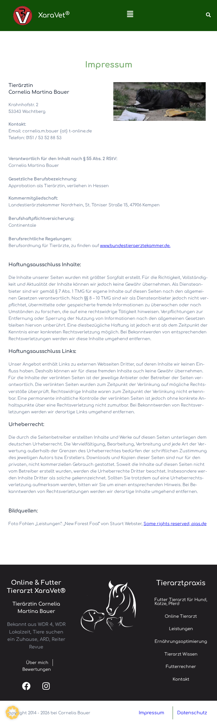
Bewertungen (36, 669)
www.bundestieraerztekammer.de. (135, 245)
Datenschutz (192, 712)
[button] (130, 15)
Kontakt (181, 679)
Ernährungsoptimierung (181, 641)
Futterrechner (181, 666)
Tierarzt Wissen (181, 654)
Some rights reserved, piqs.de (175, 523)
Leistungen (181, 628)
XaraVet (54, 15)
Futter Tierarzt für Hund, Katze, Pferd (181, 601)
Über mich (33, 662)
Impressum (151, 712)
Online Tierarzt (181, 616)
